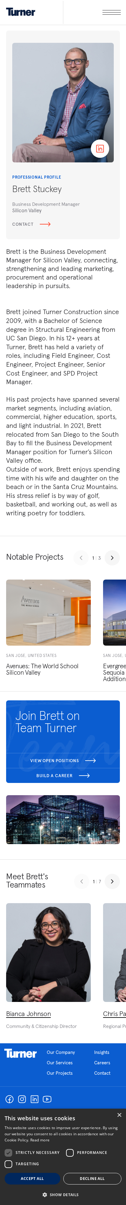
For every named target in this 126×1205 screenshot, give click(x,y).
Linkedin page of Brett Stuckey (100, 148)
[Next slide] (112, 557)
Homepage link (20, 1053)
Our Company (61, 1052)
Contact (23, 224)
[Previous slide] (81, 557)
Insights (101, 1052)
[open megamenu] (92, 12)
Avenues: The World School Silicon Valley (42, 669)
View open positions (54, 760)
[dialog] (63, 1157)
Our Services (60, 1063)
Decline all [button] (92, 1178)
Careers (102, 1063)
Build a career (54, 775)
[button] (63, 1194)
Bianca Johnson (28, 1013)
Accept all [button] (32, 1178)
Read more (40, 1140)
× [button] (119, 1115)
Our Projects (60, 1073)
